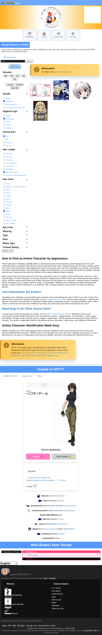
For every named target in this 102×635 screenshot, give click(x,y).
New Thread (61, 545)
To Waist (9, 169)
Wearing (15, 231)
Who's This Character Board (59, 314)
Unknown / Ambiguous (15, 107)
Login (45, 578)
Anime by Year (58, 608)
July (6, 588)
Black (7, 184)
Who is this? (33, 555)
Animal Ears (15, 132)
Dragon (61, 501)
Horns (8, 145)
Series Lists (56, 600)
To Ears (8, 157)
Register (52, 578)
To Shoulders (11, 163)
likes (29, 486)
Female (8, 101)
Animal (8, 142)
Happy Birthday (70, 506)
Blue (7, 190)
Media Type (15, 243)
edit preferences (62, 72)
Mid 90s (20, 85)
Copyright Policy (90, 630)
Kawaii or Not (27, 376)
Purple (8, 205)
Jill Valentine (16, 595)
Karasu (14, 613)
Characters (58, 37)
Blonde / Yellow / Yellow (15, 187)
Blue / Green (11, 220)
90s (11, 76)
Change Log (31, 626)
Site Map (21, 626)
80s (5, 76)
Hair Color (15, 179)
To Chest (9, 166)
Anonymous (31, 552)
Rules (53, 626)
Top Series (56, 591)
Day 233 (8, 606)
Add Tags (15, 67)
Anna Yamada (17, 604)
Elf (6, 139)
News (54, 603)
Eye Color (15, 227)
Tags (54, 597)
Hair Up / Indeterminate (15, 175)
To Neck (9, 160)
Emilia (62, 480)
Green (8, 196)
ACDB (9, 2)
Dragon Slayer (49, 529)
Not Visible (10, 223)
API (9, 626)
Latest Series (57, 594)
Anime (44, 37)
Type (15, 235)
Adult (7, 122)
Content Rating (15, 247)
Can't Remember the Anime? (21, 292)
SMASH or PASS (10, 376)
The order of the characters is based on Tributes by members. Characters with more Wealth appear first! (39, 354)
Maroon (8, 217)
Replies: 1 (31, 559)
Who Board (40, 545)
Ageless (8, 128)
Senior (8, 125)
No (6, 136)
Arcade (73, 37)
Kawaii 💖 (38, 456)
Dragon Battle (60, 496)
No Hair (8, 154)
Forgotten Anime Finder (56, 299)
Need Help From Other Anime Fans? (26, 308)
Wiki (14, 626)
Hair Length (15, 149)
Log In (17, 3)
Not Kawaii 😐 (63, 456)
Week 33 (8, 597)
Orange (8, 202)
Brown (8, 193)
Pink (7, 214)
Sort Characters (9, 57)
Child (7, 116)
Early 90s (14, 88)
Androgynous (11, 104)
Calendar (55, 605)
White (8, 211)
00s (17, 76)
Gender (15, 93)
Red (7, 208)
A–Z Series (56, 588)
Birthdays (30, 37)
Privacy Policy (43, 626)
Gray (7, 199)
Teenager (9, 119)
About (4, 626)
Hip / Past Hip (11, 172)
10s (23, 76)
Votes (39, 376)
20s (14, 79)
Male (7, 98)
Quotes (32, 471)
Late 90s (10, 85)
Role (15, 239)
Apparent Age (15, 111)
